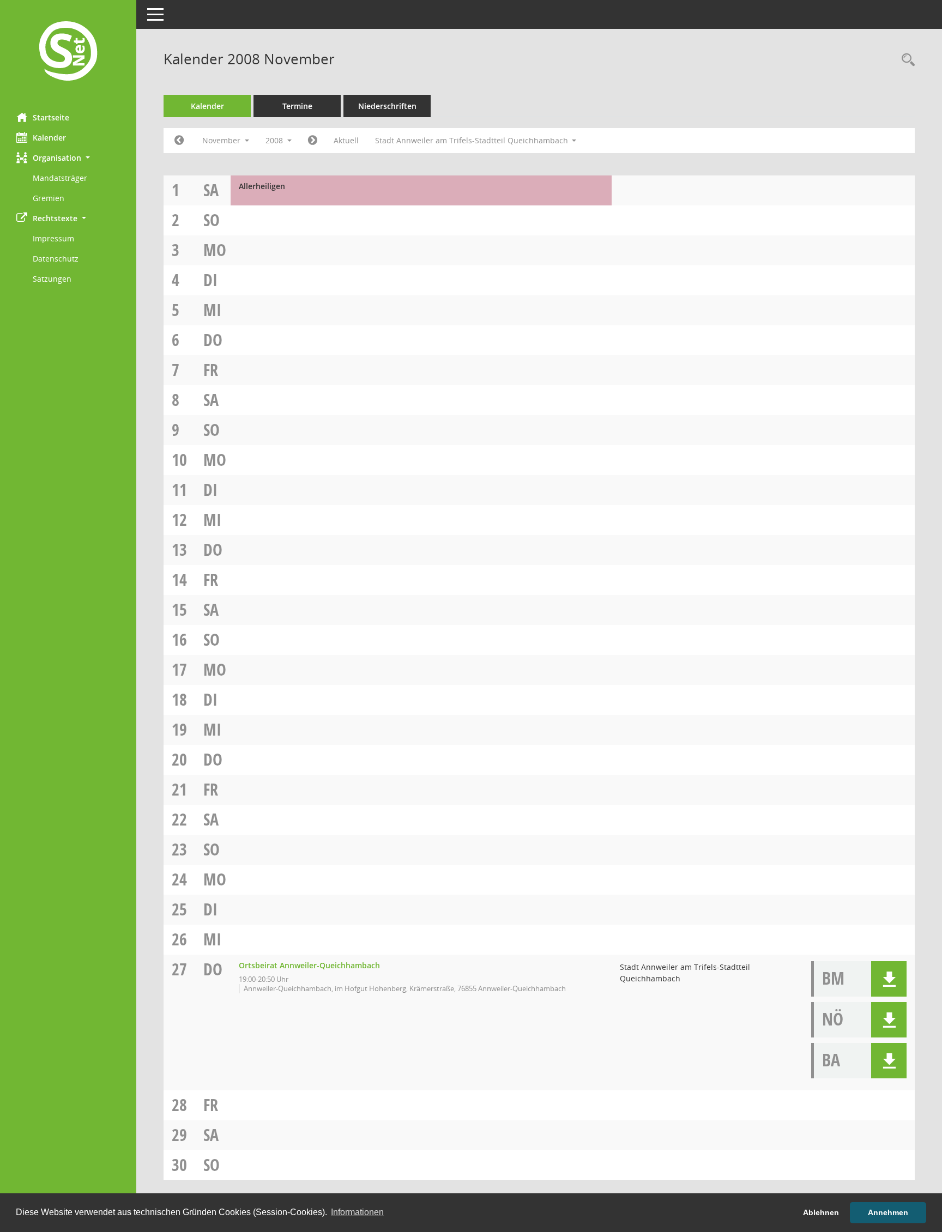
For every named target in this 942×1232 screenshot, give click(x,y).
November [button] (222, 140)
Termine (297, 106)
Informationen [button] (357, 1212)
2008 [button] (275, 140)
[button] (68, 158)
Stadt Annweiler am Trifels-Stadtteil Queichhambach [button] (472, 140)
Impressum (53, 238)
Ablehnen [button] (821, 1212)
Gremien (48, 198)
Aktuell (346, 140)
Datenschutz (55, 258)
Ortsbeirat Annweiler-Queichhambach (309, 965)
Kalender (49, 137)
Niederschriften (387, 106)
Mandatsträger (60, 178)
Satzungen (52, 279)
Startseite (51, 117)
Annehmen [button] (888, 1212)
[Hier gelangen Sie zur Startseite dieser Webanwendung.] (68, 52)
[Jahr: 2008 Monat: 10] (179, 140)
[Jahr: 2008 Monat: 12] (312, 140)
